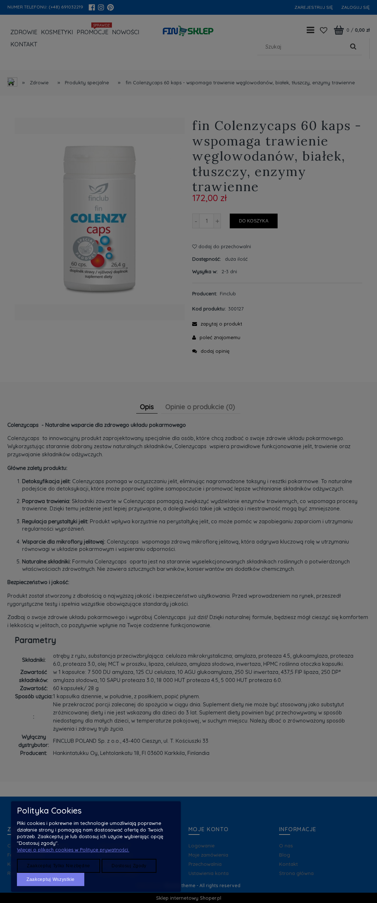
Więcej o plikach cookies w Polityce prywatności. (73, 850)
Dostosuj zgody (129, 865)
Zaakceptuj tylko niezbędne (58, 865)
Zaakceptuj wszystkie (51, 879)
